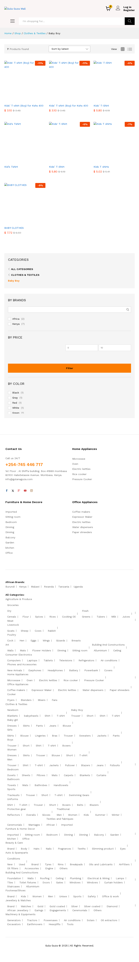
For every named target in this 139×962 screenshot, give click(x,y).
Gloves (46, 814)
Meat (10, 620)
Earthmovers (34, 924)
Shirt (47, 715)
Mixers (41, 700)
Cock (10, 640)
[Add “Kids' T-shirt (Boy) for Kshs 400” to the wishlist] (33, 100)
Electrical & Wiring (98, 878)
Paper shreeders (82, 532)
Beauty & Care (14, 842)
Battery (73, 670)
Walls (10, 650)
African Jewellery (17, 910)
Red (14, 402)
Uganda (78, 586)
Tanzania (63, 586)
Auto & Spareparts (16, 852)
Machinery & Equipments (20, 914)
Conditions (13, 858)
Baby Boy (14, 280)
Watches (26, 906)
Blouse (67, 725)
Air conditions (109, 660)
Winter (115, 814)
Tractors (32, 920)
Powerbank (91, 670)
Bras (54, 735)
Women (11, 749)
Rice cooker (79, 474)
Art (7, 644)
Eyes (123, 848)
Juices (126, 616)
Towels (11, 785)
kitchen (9, 547)
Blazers (85, 765)
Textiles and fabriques (59, 818)
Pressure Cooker (82, 479)
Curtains (101, 775)
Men (9, 759)
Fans (54, 700)
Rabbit (52, 630)
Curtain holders (113, 882)
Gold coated (57, 906)
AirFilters (124, 864)
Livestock (13, 624)
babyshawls (31, 715)
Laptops (32, 660)
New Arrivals (14, 670)
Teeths (81, 848)
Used (22, 864)
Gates (59, 882)
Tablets (48, 660)
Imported (11, 511)
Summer (100, 814)
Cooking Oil (69, 616)
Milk (113, 616)
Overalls (31, 814)
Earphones (34, 670)
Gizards (60, 640)
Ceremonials (14, 824)
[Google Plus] (19, 491)
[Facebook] (7, 491)
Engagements (58, 910)
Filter (69, 368)
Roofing (44, 878)
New (10, 864)
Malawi (35, 586)
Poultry (11, 634)
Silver (74, 906)
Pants (39, 725)
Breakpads (76, 864)
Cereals (11, 616)
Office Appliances (17, 684)
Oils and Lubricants (101, 864)
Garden (9, 542)
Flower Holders (41, 650)
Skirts (26, 725)
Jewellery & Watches (18, 900)
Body (24, 848)
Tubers (101, 616)
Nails (49, 848)
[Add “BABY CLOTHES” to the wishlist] (33, 222)
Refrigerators (86, 660)
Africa (15, 318)
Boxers (66, 745)
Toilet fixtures (27, 882)
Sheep (24, 630)
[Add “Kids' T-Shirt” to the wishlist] (122, 100)
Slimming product (103, 848)
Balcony (10, 537)
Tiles (10, 882)
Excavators (14, 924)
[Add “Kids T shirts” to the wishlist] (122, 161)
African (50, 824)
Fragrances (64, 848)
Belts (80, 804)
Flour (25, 616)
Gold (40, 906)
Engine (49, 868)
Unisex (63, 896)
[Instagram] (31, 490)
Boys (10, 739)
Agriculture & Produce (18, 599)
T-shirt (61, 715)
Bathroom (13, 779)
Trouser (75, 715)
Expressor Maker (82, 516)
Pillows (41, 775)
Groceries (13, 605)
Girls (9, 729)
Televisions (65, 660)
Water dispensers (82, 527)
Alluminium (100, 650)
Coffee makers (81, 511)
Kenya (16, 323)
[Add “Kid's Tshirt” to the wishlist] (33, 161)
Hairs (36, 848)
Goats (10, 630)
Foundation (14, 878)
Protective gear (16, 809)
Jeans (52, 725)
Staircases (13, 886)
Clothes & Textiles (25, 274)
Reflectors (13, 814)
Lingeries (40, 735)
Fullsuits (115, 765)
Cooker (11, 694)
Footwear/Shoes (15, 890)
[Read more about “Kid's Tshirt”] (16, 161)
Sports (11, 789)
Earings (39, 910)
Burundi (10, 586)
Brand (10, 848)
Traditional (63, 809)
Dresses (12, 725)
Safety (92, 896)
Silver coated (92, 906)
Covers (108, 670)
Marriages (34, 824)
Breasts (76, 640)
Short (90, 715)
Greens (86, 616)
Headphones (55, 670)
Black (15, 392)
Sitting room (12, 516)
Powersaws (51, 920)
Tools (70, 924)
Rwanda (49, 586)
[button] (16, 100)
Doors (46, 882)
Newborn (12, 709)
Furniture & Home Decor (20, 828)
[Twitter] (13, 491)
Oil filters (12, 868)
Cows (38, 630)
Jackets (101, 735)
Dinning (9, 527)
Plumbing (75, 878)
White (15, 407)
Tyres (48, 864)
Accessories (32, 868)
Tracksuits (13, 795)
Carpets (68, 775)
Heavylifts (54, 924)
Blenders (26, 700)
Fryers (10, 700)
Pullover (70, 765)
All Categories (22, 269)
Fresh (85, 610)
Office (9, 552)
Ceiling (117, 650)
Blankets (12, 715)
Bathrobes (41, 785)
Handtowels (61, 785)
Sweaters (85, 735)
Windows (75, 882)
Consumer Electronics (18, 654)
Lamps (120, 878)
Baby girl (12, 719)
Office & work (110, 896)
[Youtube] (25, 491)
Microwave (78, 458)
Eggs (33, 640)
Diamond (112, 906)
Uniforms (12, 799)
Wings (46, 640)
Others (64, 868)
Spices (39, 616)
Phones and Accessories (22, 664)
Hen (22, 640)
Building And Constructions (108, 644)
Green (15, 412)
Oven (75, 463)
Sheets (26, 775)
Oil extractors (109, 920)
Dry (9, 610)
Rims (61, 864)
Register (129, 10)
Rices (52, 616)
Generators (14, 920)
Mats (23, 650)
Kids (86, 814)
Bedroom (11, 522)
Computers (14, 660)
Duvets (11, 775)
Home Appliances (17, 674)
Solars (90, 920)
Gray (15, 397)
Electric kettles (81, 468)
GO (130, 21)
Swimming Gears (79, 795)
